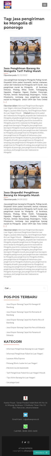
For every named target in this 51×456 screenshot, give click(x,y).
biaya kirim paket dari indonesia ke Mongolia (24, 114)
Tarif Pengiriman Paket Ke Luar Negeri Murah (25, 373)
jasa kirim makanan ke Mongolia (25, 123)
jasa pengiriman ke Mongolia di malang (25, 143)
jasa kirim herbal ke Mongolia (23, 119)
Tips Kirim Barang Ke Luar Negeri (20, 377)
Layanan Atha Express (18, 110)
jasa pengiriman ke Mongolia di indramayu (21, 135)
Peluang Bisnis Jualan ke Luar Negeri (21, 363)
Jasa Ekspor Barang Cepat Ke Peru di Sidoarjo (25, 327)
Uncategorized (12, 382)
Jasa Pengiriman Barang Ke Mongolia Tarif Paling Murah (22, 70)
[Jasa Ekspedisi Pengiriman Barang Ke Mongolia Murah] (25, 174)
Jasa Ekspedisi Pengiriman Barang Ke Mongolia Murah (21, 194)
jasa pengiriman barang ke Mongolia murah (23, 126)
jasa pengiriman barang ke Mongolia (23, 124)
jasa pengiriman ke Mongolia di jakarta (22, 136)
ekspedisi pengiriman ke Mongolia (25, 118)
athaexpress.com (31, 450)
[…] (5, 102)
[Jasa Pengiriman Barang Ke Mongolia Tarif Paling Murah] (25, 50)
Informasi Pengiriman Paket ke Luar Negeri (24, 353)
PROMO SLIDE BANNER (17, 368)
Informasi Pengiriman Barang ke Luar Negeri (25, 349)
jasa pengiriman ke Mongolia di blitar (29, 132)
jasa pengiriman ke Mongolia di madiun (26, 142)
